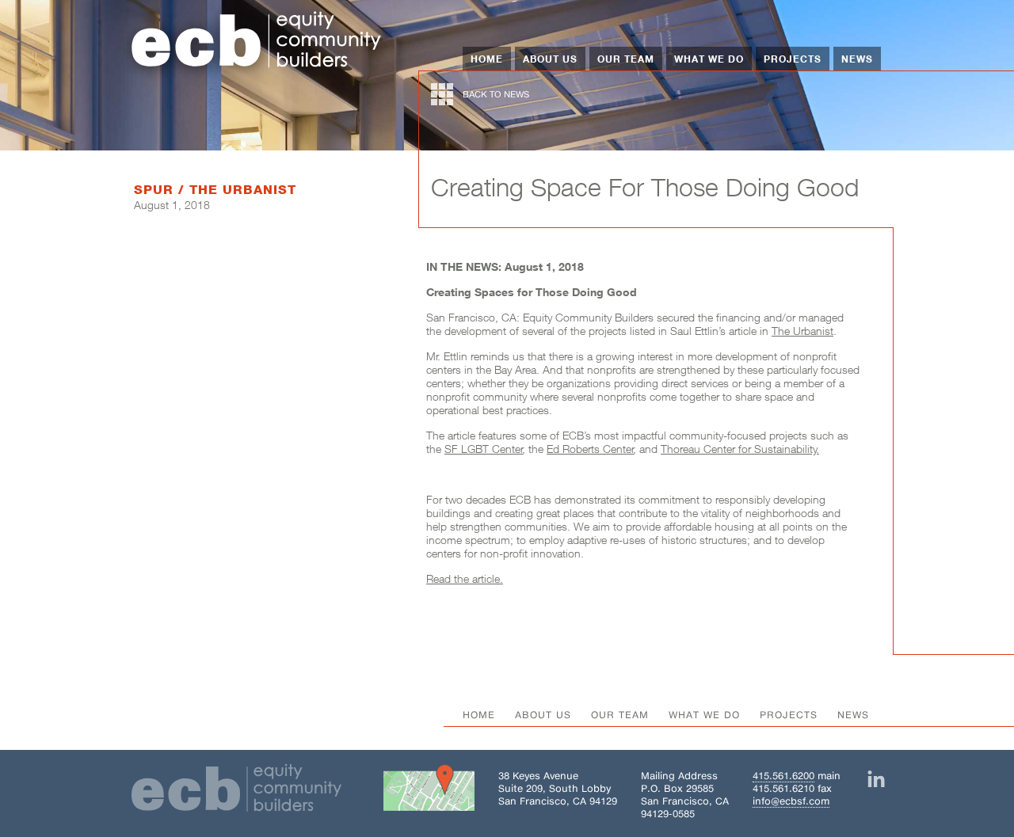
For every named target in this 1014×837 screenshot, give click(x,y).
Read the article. (464, 578)
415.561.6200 (783, 776)
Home (487, 58)
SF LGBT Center (483, 448)
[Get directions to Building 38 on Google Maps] (429, 791)
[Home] (256, 41)
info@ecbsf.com (791, 801)
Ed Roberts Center (590, 448)
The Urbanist (802, 330)
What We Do (709, 58)
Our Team (625, 58)
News (857, 58)
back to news (496, 94)
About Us (550, 58)
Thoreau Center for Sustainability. (740, 448)
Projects (792, 58)
